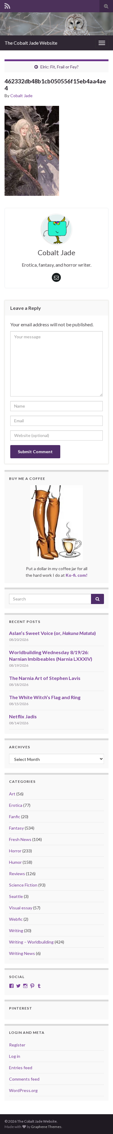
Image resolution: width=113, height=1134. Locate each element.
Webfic (16, 919)
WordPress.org (23, 1090)
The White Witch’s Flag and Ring (44, 697)
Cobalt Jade (21, 95)
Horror (15, 850)
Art (12, 793)
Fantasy (16, 827)
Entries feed (20, 1067)
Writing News (22, 953)
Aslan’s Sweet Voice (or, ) (52, 633)
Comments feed (24, 1079)
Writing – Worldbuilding (31, 941)
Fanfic (14, 816)
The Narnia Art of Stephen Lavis (44, 678)
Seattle (16, 896)
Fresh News (20, 839)
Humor (15, 862)
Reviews (17, 873)
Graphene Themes (46, 1126)
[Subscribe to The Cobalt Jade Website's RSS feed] (7, 5)
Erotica (15, 805)
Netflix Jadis (23, 716)
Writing (16, 930)
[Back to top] (99, 1120)
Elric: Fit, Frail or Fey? (59, 66)
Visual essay (20, 907)
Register (17, 1044)
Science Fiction (23, 884)
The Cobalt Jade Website (31, 43)
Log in (14, 1056)
